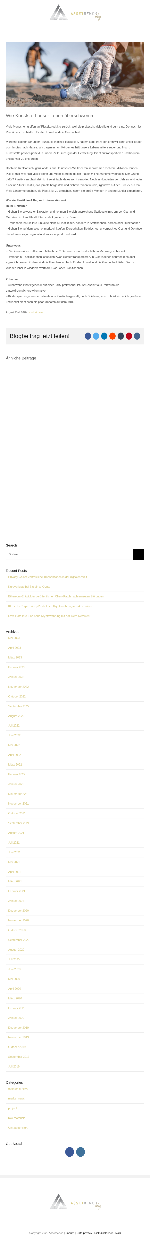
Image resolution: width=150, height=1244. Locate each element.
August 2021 (16, 832)
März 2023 (15, 657)
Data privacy (84, 1232)
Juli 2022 (14, 725)
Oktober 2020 (17, 930)
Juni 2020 (14, 969)
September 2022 (18, 706)
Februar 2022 (16, 774)
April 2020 (14, 988)
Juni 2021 (14, 852)
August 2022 (16, 716)
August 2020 (16, 949)
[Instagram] (80, 1152)
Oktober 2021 (17, 813)
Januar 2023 (16, 677)
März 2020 (15, 998)
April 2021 (14, 871)
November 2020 (18, 920)
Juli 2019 (14, 1066)
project (12, 1108)
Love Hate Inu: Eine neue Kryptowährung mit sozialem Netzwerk (49, 616)
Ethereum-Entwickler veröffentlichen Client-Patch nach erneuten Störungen (56, 596)
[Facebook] (69, 1152)
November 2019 (18, 1037)
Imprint (70, 1232)
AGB (118, 1232)
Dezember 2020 (18, 910)
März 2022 (15, 764)
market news (36, 312)
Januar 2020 (16, 1018)
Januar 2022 (16, 784)
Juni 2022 (14, 735)
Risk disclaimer (103, 1232)
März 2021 (15, 881)
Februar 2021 (16, 891)
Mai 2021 (14, 862)
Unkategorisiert (18, 1127)
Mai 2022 (14, 745)
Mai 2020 (14, 978)
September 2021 (18, 823)
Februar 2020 (16, 1008)
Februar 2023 (16, 667)
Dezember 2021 (18, 793)
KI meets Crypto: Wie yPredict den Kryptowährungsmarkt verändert (51, 606)
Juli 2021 (14, 842)
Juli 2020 (14, 959)
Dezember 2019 (18, 1027)
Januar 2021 (16, 900)
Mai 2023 (14, 638)
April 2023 (14, 647)
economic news (18, 1088)
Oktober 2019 (17, 1047)
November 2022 (18, 686)
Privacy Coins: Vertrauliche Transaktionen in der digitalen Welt (47, 577)
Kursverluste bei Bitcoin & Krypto (29, 586)
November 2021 (18, 803)
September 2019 (18, 1056)
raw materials (16, 1118)
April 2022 (14, 754)
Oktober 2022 (17, 696)
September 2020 (18, 939)
